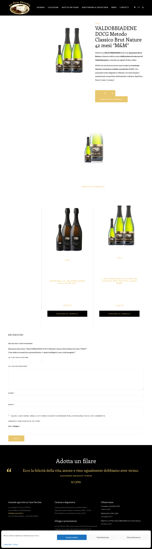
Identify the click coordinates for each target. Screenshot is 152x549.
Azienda (41, 7)
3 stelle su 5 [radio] (26, 361)
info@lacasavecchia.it (15, 513)
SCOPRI (76, 482)
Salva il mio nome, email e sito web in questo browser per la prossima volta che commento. (58, 416)
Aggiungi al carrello (111, 99)
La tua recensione (18, 366)
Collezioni (53, 7)
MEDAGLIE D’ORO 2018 (109, 513)
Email (11, 404)
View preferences (133, 537)
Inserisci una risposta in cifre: (24, 421)
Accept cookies (72, 537)
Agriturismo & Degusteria (95, 7)
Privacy (15, 544)
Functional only (103, 537)
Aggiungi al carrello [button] (67, 314)
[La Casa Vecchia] (19, 7)
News (114, 7)
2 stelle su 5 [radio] (17, 361)
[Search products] (142, 7)
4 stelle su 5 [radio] (37, 361)
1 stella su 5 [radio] (10, 361)
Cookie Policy (8, 544)
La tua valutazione (18, 357)
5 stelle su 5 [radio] (49, 361)
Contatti (124, 7)
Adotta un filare (70, 7)
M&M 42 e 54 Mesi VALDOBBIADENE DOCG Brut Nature (121, 521)
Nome (11, 393)
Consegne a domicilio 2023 (110, 506)
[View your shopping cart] (135, 7)
